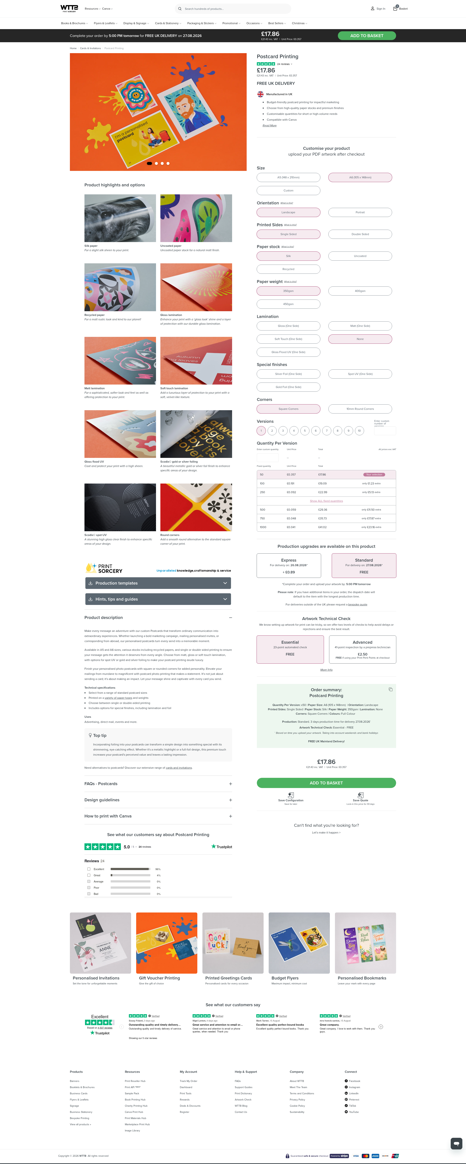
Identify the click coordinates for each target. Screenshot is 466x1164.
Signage (74, 1106)
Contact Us (241, 1112)
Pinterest (354, 1100)
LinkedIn (354, 1093)
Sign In (381, 9)
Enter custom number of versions (381, 423)
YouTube (354, 1112)
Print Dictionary (243, 1093)
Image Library (132, 1131)
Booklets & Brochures (82, 1087)
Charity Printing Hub (136, 1106)
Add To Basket (367, 35)
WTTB (82, 1156)
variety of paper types (118, 698)
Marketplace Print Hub (137, 1124)
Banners (74, 1081)
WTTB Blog (241, 1106)
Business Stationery (81, 1112)
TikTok (352, 1106)
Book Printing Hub (135, 1100)
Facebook (354, 1081)
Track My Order (188, 1081)
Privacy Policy (297, 1100)
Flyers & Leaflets (104, 23)
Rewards (185, 1100)
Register (184, 1112)
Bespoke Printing (79, 1118)
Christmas (298, 23)
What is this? (287, 202)
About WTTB (297, 1081)
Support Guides (243, 1087)
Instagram (354, 1087)
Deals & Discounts (190, 1106)
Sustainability (297, 1112)
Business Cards (79, 1093)
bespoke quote (357, 604)
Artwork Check (243, 1100)
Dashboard (186, 1087)
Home (73, 48)
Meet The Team (298, 1087)
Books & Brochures (73, 23)
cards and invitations (179, 768)
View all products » (80, 1124)
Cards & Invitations (90, 48)
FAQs (238, 1081)
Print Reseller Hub (135, 1081)
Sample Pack (132, 1093)
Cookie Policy (297, 1106)
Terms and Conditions (302, 1093)
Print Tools (185, 1093)
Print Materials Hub (135, 1118)
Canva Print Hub (134, 1112)
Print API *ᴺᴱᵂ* (133, 1087)
